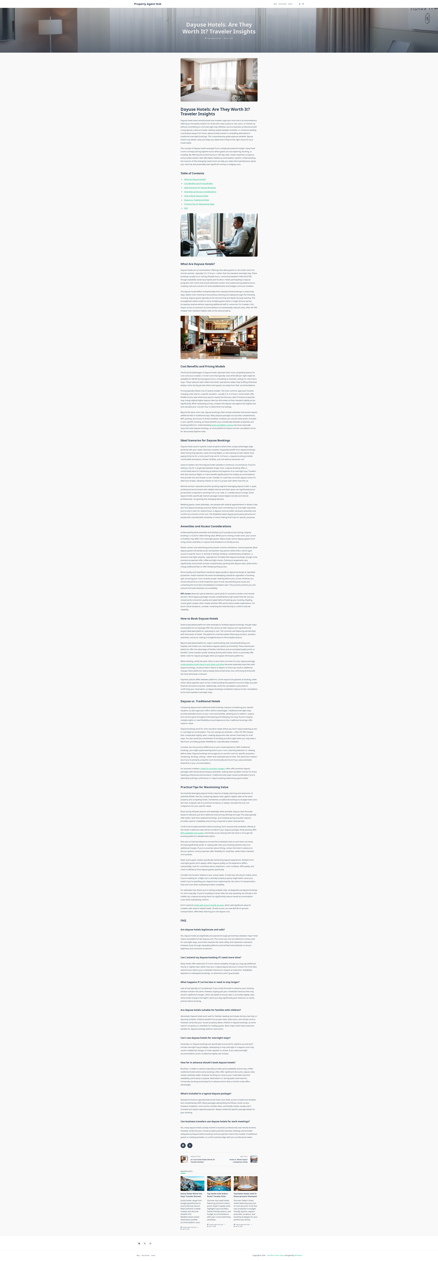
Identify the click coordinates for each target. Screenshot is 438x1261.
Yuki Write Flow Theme (275, 1255)
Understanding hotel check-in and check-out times (202, 664)
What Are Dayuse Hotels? (195, 179)
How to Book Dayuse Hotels (196, 196)
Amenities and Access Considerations (200, 191)
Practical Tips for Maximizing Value (199, 204)
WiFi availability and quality (192, 833)
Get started (282, 4)
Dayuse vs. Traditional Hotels (196, 200)
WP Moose (298, 1255)
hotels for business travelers (213, 768)
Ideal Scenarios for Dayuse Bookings (200, 187)
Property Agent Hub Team (214, 38)
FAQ (186, 208)
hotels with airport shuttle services (209, 905)
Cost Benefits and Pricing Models (198, 183)
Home (290, 4)
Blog (275, 4)
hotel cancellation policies (222, 425)
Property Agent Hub (147, 4)
